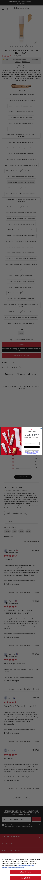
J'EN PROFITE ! (31, 447)
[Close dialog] (41, 428)
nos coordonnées (33, 452)
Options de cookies (25, 872)
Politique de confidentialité (16, 868)
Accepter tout (25, 878)
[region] (21, 867)
